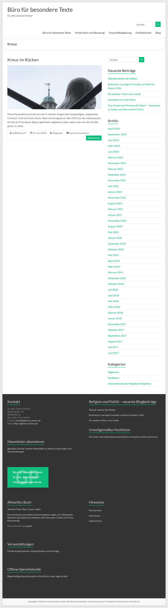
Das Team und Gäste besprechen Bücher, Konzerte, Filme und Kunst (123, 436)
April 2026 (114, 128)
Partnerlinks (95, 510)
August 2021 (115, 203)
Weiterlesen (94, 138)
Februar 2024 (115, 157)
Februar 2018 (115, 312)
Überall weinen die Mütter (122, 78)
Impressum (94, 515)
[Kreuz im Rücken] (54, 66)
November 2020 (117, 220)
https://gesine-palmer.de (25, 423)
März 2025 (114, 145)
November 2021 (117, 197)
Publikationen (143, 32)
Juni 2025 (113, 140)
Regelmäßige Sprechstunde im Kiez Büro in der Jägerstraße (37, 576)
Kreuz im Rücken (23, 59)
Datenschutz (95, 520)
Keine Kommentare (79, 133)
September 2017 (117, 335)
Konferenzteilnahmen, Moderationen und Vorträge (33, 551)
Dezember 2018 (117, 278)
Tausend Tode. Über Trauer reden (24, 509)
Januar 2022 (115, 191)
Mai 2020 (113, 232)
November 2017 (117, 324)
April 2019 (114, 260)
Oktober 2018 (116, 283)
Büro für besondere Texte (40, 9)
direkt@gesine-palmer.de (28, 420)
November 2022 (117, 180)
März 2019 (114, 266)
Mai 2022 (113, 186)
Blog (158, 32)
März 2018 (114, 306)
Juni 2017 (113, 352)
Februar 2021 (115, 209)
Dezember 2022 (117, 174)
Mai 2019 (113, 255)
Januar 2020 (115, 237)
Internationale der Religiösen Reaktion (129, 383)
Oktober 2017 (116, 329)
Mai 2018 (113, 301)
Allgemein (57, 133)
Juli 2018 (113, 289)
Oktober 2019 (116, 249)
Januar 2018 (115, 318)
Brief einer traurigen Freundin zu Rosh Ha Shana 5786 (116, 415)
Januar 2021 (115, 214)
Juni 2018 (113, 295)
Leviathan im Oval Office (122, 99)
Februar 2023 (115, 168)
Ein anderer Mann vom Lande (124, 93)
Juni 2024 (113, 151)
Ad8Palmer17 (19, 133)
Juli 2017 (113, 347)
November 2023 (117, 163)
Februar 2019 (115, 272)
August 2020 (115, 226)
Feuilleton (113, 377)
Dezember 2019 (117, 243)
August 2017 (115, 341)
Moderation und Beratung (90, 32)
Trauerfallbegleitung (120, 32)
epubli (29, 526)
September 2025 (117, 134)
